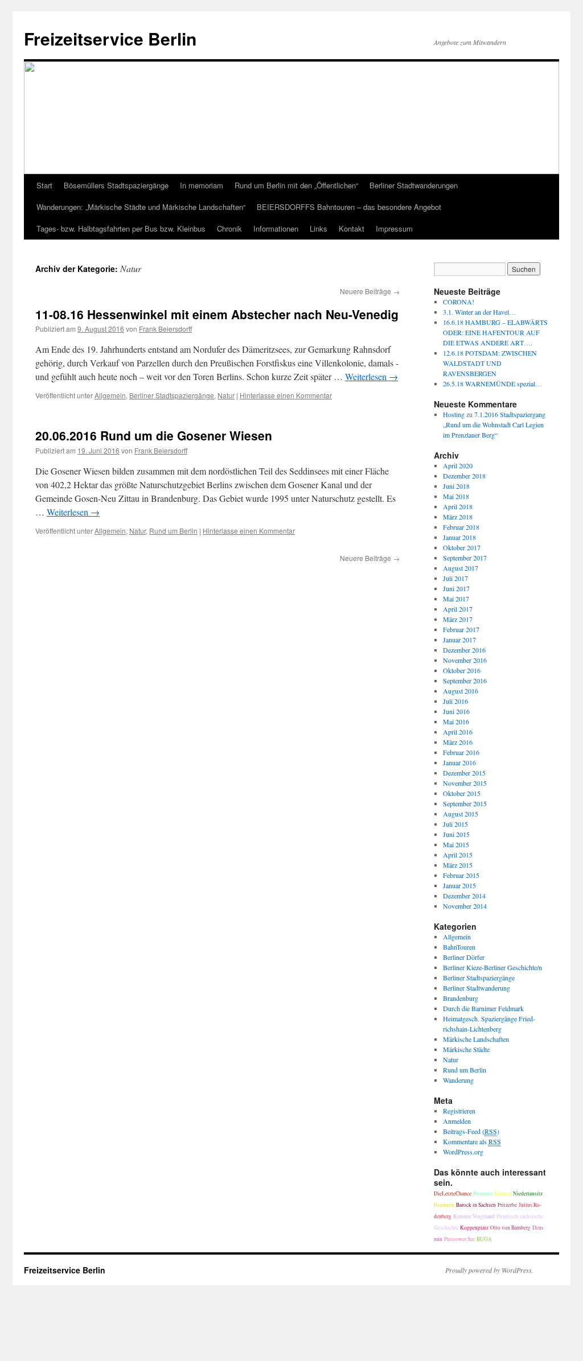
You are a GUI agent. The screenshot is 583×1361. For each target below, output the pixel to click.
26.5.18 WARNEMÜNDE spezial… (492, 383)
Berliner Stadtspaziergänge (171, 395)
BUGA (484, 1239)
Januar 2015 (459, 885)
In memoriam (201, 185)
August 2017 (460, 567)
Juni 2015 (456, 834)
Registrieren (459, 1110)
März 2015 (458, 864)
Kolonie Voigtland (474, 1216)
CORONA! (458, 301)
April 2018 (458, 506)
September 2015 (465, 803)
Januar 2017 (459, 639)
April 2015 (458, 854)
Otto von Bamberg (510, 1227)
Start (44, 185)
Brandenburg (460, 998)
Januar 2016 (459, 762)
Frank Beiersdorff (165, 328)
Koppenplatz (474, 1227)
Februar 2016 (461, 752)
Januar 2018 (459, 537)
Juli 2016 (455, 701)
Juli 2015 (455, 823)
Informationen (275, 228)
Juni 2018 (456, 485)
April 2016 (458, 731)
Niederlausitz (528, 1193)
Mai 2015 (456, 844)
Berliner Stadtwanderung (476, 987)
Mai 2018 (456, 496)
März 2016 (458, 742)
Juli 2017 (455, 578)
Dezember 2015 (464, 772)
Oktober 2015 (462, 793)
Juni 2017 (456, 588)
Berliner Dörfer (464, 957)
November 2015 (465, 782)
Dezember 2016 (464, 649)
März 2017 (458, 619)
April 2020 (458, 465)
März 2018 (458, 516)
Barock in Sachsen (476, 1205)
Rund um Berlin (173, 530)
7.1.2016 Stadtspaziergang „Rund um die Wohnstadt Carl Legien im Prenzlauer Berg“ (494, 424)
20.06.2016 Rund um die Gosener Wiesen (153, 435)
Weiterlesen (371, 376)
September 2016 (465, 680)
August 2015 (460, 813)
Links (318, 228)
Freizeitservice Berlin (110, 38)
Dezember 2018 (464, 475)
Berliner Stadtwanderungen (413, 185)
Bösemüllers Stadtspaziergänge (116, 185)
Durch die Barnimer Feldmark (483, 1008)
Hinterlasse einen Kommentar (286, 395)
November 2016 (465, 660)
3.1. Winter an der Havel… (479, 311)
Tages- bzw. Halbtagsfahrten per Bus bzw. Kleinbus (121, 228)
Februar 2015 (461, 875)
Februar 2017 (461, 629)
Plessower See (459, 1239)
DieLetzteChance (452, 1193)
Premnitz (482, 1193)
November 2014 (465, 905)
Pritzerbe (507, 1205)
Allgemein (110, 395)
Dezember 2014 (464, 895)
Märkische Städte (466, 1049)
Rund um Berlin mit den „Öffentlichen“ (296, 185)
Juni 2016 (456, 711)
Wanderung (458, 1079)
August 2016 (460, 690)
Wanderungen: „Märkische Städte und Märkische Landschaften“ (140, 206)
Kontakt (351, 228)
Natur (226, 395)
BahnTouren (459, 946)
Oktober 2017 (462, 547)
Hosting (454, 414)
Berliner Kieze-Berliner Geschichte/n (492, 967)
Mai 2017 (456, 598)
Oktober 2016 (462, 670)
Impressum (394, 228)
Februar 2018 (461, 526)
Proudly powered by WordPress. (489, 1270)
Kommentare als (472, 1141)
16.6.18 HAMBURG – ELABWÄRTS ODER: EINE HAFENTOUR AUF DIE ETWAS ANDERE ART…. (495, 332)
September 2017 (465, 557)
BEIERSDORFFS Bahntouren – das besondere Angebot (349, 206)
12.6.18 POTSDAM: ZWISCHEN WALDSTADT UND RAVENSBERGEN (490, 363)
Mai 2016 (456, 721)
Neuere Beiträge (370, 291)
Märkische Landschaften (476, 1039)
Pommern (444, 1205)
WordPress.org (463, 1151)
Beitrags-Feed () (471, 1131)
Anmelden (457, 1120)
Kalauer (502, 1193)
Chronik (229, 228)
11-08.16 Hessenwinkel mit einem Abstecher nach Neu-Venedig (217, 314)
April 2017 (458, 608)
